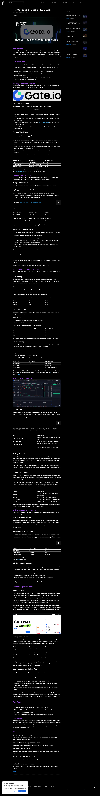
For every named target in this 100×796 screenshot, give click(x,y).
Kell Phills (15, 15)
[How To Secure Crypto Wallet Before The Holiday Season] (85, 55)
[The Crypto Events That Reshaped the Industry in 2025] (85, 23)
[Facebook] (89, 788)
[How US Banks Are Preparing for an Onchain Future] (85, 42)
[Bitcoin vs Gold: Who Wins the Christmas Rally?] (85, 35)
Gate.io (34, 112)
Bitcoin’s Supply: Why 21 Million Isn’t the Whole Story (73, 29)
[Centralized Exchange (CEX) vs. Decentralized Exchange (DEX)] (85, 16)
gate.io (27, 777)
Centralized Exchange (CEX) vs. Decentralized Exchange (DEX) (73, 16)
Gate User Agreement (43, 122)
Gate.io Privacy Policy (19, 171)
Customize (8, 791)
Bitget (18, 559)
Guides (14, 12)
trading (36, 777)
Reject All (15, 791)
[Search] (23, 3)
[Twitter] (94, 788)
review (32, 777)
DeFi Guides (67, 18)
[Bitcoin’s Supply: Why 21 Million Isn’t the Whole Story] (85, 29)
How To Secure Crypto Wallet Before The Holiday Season (72, 55)
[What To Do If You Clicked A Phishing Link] (85, 48)
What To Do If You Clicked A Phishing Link (72, 48)
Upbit (18, 374)
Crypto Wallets (68, 57)
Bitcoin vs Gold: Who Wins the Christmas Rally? (72, 35)
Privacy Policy (82, 789)
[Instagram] (92, 788)
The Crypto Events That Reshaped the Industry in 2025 (73, 22)
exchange (22, 777)
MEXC (51, 372)
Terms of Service (75, 789)
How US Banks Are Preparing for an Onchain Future (73, 42)
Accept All (23, 791)
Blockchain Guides (68, 44)
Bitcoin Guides (68, 31)
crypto (17, 777)
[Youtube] (89, 790)
